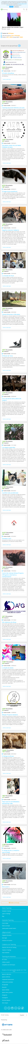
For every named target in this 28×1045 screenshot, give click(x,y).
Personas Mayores (6, 1000)
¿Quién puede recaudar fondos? (9, 928)
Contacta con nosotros (7, 940)
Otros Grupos (5, 1003)
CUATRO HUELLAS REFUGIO (10, 493)
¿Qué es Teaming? (6, 913)
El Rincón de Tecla (7, 356)
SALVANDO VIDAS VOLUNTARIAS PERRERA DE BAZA (11, 146)
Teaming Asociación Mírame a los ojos (13, 108)
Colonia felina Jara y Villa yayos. (11, 314)
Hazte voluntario (5, 952)
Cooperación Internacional (8, 979)
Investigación (5, 997)
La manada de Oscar (8, 276)
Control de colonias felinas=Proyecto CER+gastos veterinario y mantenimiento (13, 574)
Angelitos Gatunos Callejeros (10, 230)
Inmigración (4, 995)
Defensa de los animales (7, 982)
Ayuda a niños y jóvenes (7, 992)
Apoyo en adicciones (6, 974)
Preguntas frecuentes (6, 935)
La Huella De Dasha (7, 668)
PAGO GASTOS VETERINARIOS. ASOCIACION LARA (11, 802)
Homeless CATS (6, 538)
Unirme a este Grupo (7, 79)
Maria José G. (6, 887)
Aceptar (11, 6)
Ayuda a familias (5, 989)
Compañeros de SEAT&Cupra (8, 964)
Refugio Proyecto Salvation (10, 715)
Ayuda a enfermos (6, 976)
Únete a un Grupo (14, 902)
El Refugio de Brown (8, 756)
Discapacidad (5, 984)
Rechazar (16, 6)
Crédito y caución (6, 962)
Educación (4, 987)
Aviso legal (4, 938)
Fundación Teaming (6, 911)
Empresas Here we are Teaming (9, 947)
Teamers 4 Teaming (6, 950)
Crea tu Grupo (5, 923)
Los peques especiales (8, 447)
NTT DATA (4, 959)
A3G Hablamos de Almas (9, 622)
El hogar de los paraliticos (9, 191)
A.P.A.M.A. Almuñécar (8, 73)
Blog (3, 916)
